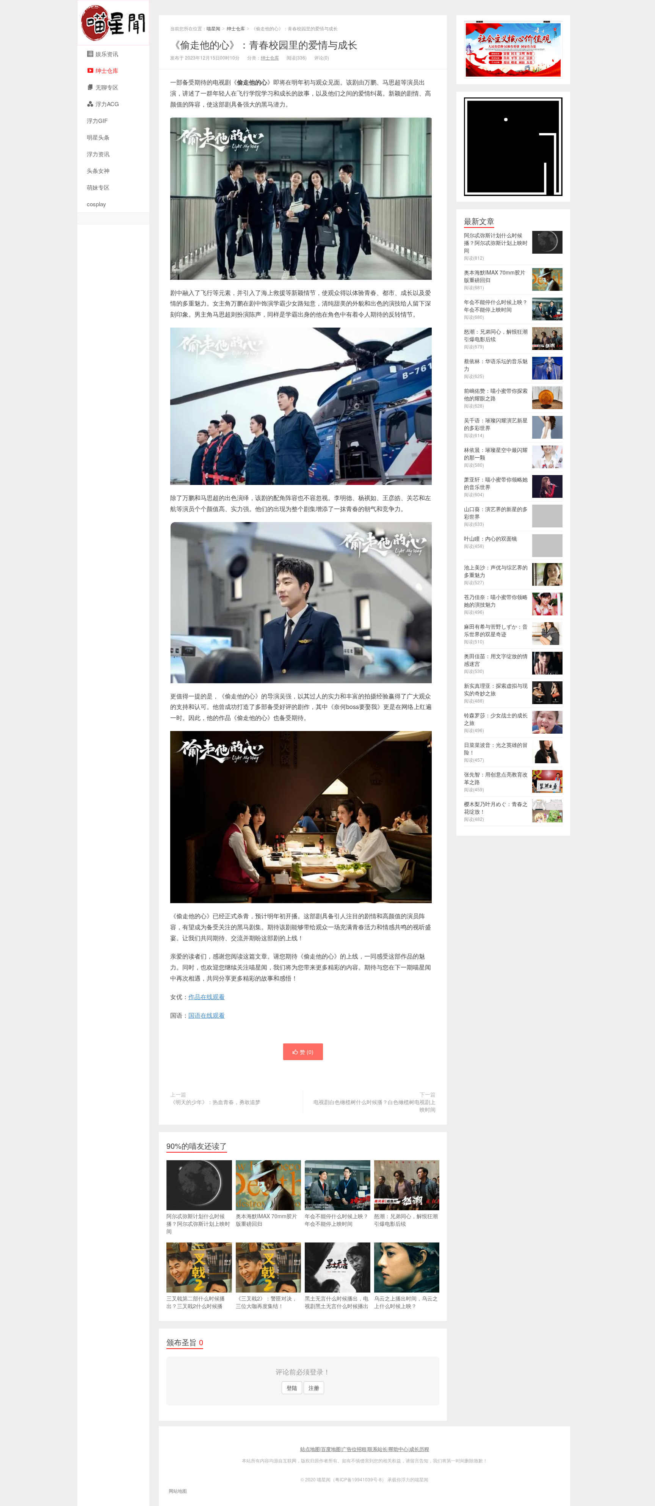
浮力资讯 (98, 154)
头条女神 (98, 170)
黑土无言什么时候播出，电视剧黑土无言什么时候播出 (336, 1302)
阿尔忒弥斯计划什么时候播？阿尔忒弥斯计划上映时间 (198, 1223)
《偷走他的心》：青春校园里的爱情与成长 (263, 44)
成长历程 (419, 1449)
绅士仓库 (236, 28)
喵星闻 (113, 22)
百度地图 (331, 1449)
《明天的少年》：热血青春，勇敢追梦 (215, 1102)
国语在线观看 (206, 1015)
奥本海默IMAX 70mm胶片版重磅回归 (266, 1219)
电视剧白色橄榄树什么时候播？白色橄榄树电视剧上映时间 (374, 1105)
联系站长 (377, 1449)
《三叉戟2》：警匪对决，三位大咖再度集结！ (266, 1302)
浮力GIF (97, 120)
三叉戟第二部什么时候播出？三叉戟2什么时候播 (195, 1302)
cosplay (96, 204)
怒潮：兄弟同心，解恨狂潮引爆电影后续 (406, 1219)
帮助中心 (398, 1449)
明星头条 (98, 137)
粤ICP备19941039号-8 (358, 1479)
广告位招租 (354, 1449)
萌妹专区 (98, 187)
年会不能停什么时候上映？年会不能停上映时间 (336, 1219)
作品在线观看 (206, 996)
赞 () (306, 1052)
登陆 (292, 1387)
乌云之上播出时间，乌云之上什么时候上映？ (406, 1302)
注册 (314, 1387)
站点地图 (310, 1449)
